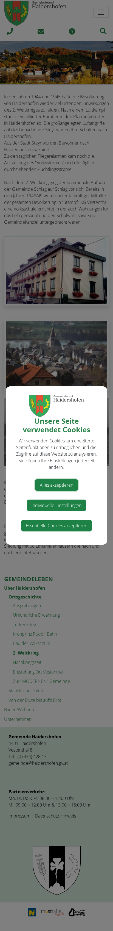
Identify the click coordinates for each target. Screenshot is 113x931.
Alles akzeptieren (56, 485)
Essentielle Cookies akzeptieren (56, 526)
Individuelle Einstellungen (56, 505)
